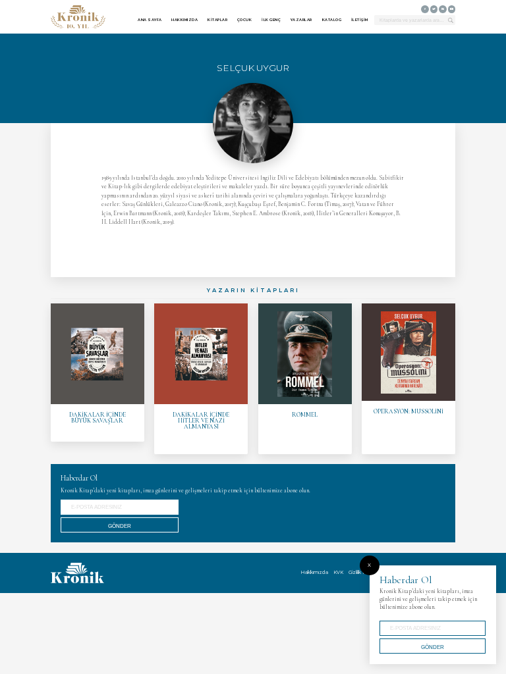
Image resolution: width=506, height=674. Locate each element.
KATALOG (332, 20)
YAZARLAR (301, 20)
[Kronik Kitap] (78, 16)
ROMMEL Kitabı (305, 378)
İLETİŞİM (359, 20)
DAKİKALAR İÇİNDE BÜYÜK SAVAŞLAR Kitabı (97, 372)
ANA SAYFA (150, 20)
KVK (338, 572)
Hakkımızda (314, 572)
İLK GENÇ (271, 20)
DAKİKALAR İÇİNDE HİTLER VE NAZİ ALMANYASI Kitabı (201, 378)
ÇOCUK (244, 20)
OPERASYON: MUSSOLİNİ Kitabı (408, 378)
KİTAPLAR (217, 20)
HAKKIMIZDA (184, 20)
